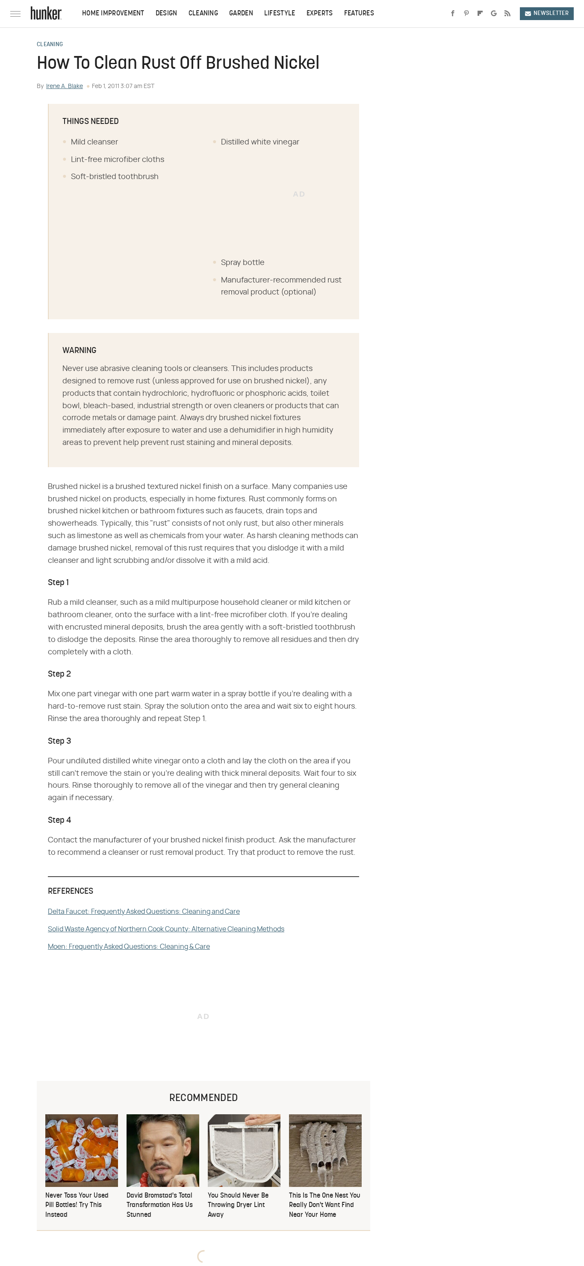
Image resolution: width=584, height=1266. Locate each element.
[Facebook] (452, 13)
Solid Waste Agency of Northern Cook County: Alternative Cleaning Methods (166, 929)
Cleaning (203, 13)
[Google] (493, 13)
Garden (241, 13)
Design (166, 13)
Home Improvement (113, 13)
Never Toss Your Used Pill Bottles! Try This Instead (77, 1205)
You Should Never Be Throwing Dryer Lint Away (238, 1205)
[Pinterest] (466, 13)
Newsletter (551, 13)
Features (359, 13)
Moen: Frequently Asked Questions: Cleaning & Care (129, 946)
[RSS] (507, 13)
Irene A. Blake (64, 86)
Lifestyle (279, 13)
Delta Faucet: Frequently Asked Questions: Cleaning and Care (144, 911)
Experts (320, 13)
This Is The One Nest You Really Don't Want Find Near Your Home (324, 1205)
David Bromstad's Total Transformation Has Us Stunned (160, 1205)
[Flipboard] (480, 13)
